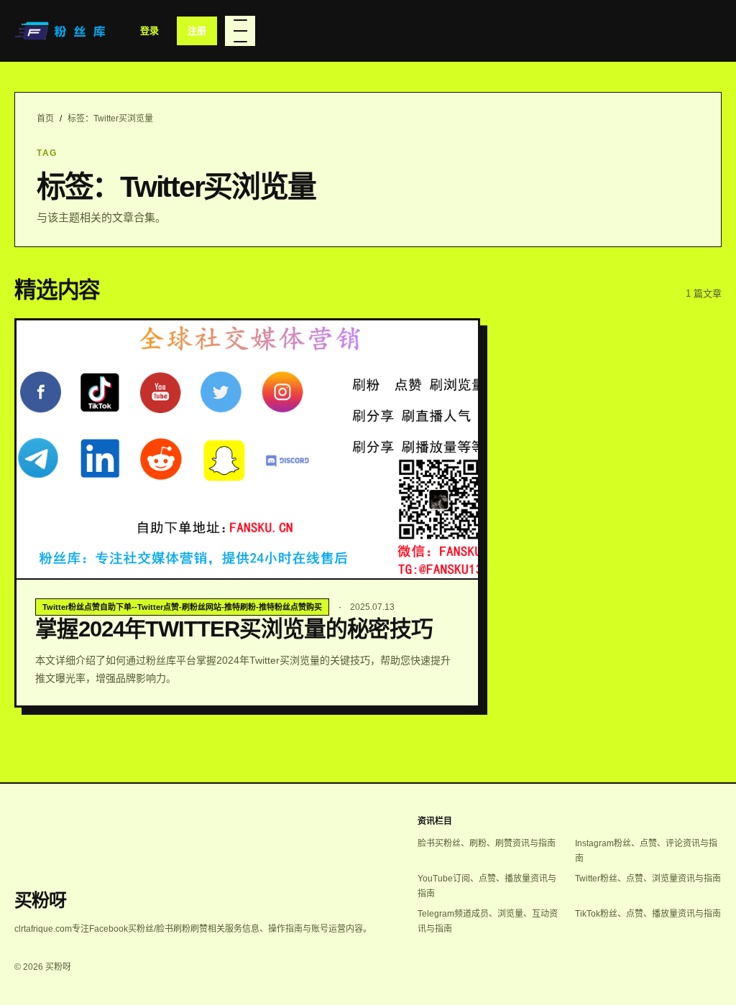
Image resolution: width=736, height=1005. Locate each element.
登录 (149, 30)
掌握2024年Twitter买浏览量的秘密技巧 (234, 629)
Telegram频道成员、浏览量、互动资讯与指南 (488, 921)
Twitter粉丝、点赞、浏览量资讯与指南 (648, 879)
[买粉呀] (61, 31)
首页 (45, 119)
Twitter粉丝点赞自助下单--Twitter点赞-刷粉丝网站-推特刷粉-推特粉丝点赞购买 (182, 607)
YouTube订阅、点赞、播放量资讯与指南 (487, 886)
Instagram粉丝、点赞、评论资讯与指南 (646, 850)
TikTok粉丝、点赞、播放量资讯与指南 (648, 914)
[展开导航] (240, 31)
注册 (197, 30)
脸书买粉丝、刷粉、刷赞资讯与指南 (487, 843)
